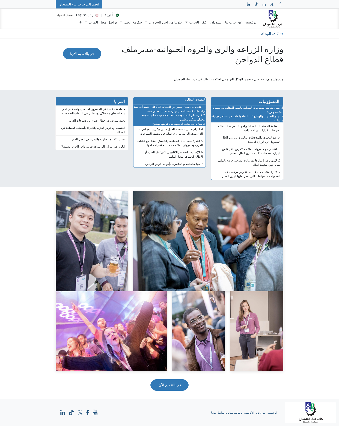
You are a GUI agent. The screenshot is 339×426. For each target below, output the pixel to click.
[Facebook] (87, 412)
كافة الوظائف (268, 33)
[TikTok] (256, 4)
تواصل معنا (217, 413)
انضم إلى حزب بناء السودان (79, 4)
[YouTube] (248, 4)
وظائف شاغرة (233, 413)
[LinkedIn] (263, 4)
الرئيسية (272, 413)
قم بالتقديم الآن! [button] (82, 53)
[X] (271, 4)
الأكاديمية (248, 413)
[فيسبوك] (279, 4)
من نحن (260, 413)
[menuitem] (112, 15)
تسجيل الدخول (65, 15)
